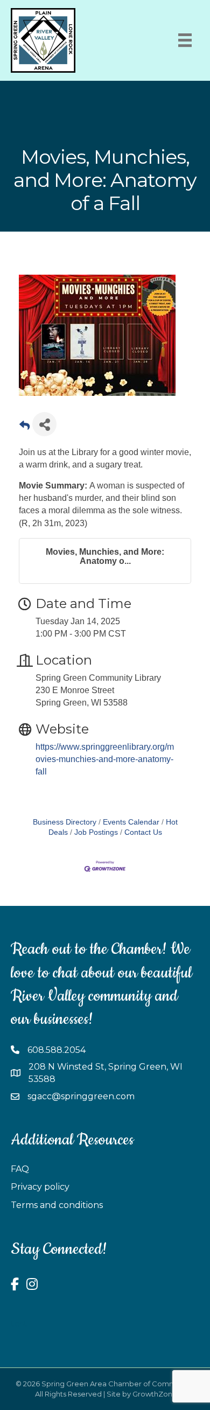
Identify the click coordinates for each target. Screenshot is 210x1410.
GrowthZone (154, 1394)
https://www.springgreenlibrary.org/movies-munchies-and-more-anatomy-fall (105, 759)
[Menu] (185, 40)
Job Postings (96, 832)
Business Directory (64, 822)
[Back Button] (24, 427)
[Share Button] (44, 424)
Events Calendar (131, 822)
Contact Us (143, 832)
